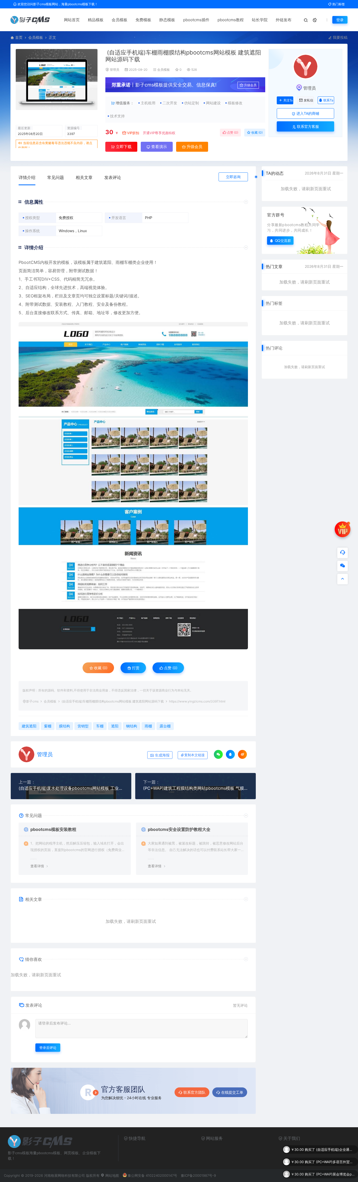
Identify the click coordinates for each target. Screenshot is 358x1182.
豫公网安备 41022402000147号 (152, 1175)
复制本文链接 (194, 755)
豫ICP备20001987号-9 (198, 1175)
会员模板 (119, 19)
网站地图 (111, 1175)
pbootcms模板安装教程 (53, 829)
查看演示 (158, 146)
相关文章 (84, 177)
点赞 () (232, 132)
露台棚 (165, 726)
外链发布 (283, 19)
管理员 (114, 70)
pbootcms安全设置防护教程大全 (179, 829)
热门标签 (338, 4)
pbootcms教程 (231, 19)
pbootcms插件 (196, 19)
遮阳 (114, 726)
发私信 (308, 100)
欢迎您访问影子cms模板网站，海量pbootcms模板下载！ (57, 4)
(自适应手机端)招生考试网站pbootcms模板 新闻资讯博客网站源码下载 (335, 1177)
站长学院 (260, 19)
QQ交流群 (283, 240)
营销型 (83, 726)
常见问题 (55, 177)
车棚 (128, 262)
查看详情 (37, 866)
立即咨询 (233, 177)
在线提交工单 (232, 1092)
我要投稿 (340, 37)
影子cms (32, 701)
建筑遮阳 (103, 262)
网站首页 (72, 19)
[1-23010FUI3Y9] (133, 486)
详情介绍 (27, 177)
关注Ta (287, 100)
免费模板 (143, 19)
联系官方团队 (194, 1092)
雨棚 (120, 262)
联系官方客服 (307, 126)
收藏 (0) (257, 132)
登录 (340, 20)
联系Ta (328, 100)
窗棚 (47, 726)
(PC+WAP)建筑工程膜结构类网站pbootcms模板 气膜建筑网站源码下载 (195, 788)
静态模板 (167, 19)
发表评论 (112, 177)
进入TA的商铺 (307, 113)
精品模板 (96, 19)
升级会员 (250, 85)
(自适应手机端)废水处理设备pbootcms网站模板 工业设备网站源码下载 (71, 788)
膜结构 (64, 726)
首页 (19, 37)
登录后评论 (47, 1047)
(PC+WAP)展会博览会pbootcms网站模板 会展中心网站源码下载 (335, 1164)
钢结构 (131, 726)
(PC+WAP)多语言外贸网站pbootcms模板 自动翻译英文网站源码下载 (335, 1152)
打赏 (135, 668)
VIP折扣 (133, 133)
